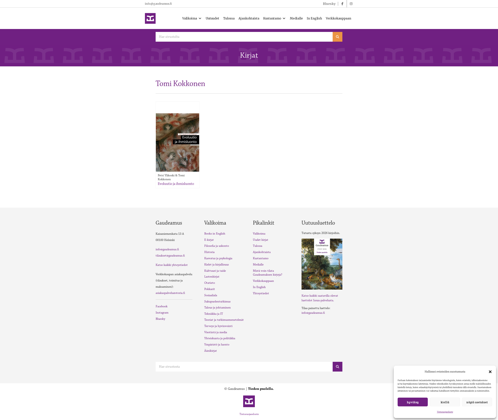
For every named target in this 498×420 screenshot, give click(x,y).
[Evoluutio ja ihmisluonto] (177, 142)
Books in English (214, 233)
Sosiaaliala (210, 295)
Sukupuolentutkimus (217, 301)
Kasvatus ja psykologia (218, 258)
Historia (209, 252)
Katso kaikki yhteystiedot (172, 265)
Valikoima (259, 233)
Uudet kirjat (260, 240)
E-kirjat (209, 240)
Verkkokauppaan (263, 281)
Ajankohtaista (262, 252)
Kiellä (445, 402)
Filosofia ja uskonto (216, 246)
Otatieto (209, 283)
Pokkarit (209, 289)
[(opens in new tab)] (322, 263)
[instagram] (351, 3)
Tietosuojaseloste (445, 411)
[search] (337, 37)
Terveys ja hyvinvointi (218, 326)
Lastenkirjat (211, 277)
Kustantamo (260, 258)
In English (259, 287)
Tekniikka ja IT (213, 314)
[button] (490, 372)
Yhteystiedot (261, 293)
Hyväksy (413, 402)
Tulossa (257, 246)
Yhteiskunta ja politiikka (219, 338)
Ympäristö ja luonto (216, 344)
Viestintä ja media (215, 332)
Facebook (161, 306)
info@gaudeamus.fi (158, 3)
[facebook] (342, 3)
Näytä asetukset (477, 402)
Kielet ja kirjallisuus (216, 264)
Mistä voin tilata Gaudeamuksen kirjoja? (267, 273)
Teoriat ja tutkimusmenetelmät (224, 320)
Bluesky (160, 319)
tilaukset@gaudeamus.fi (170, 255)
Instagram (162, 313)
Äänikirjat (210, 351)
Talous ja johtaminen (217, 307)
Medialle (258, 264)
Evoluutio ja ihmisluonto (176, 183)
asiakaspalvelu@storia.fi (170, 293)
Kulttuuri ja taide (215, 271)
